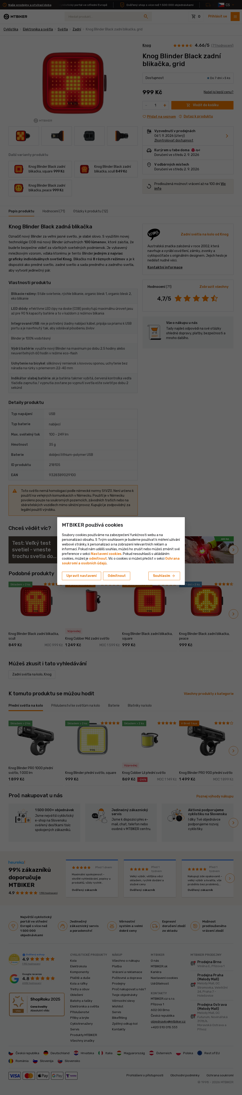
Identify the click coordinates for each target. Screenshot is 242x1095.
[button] (98, 559)
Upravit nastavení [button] (81, 576)
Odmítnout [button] (117, 576)
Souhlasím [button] (164, 576)
